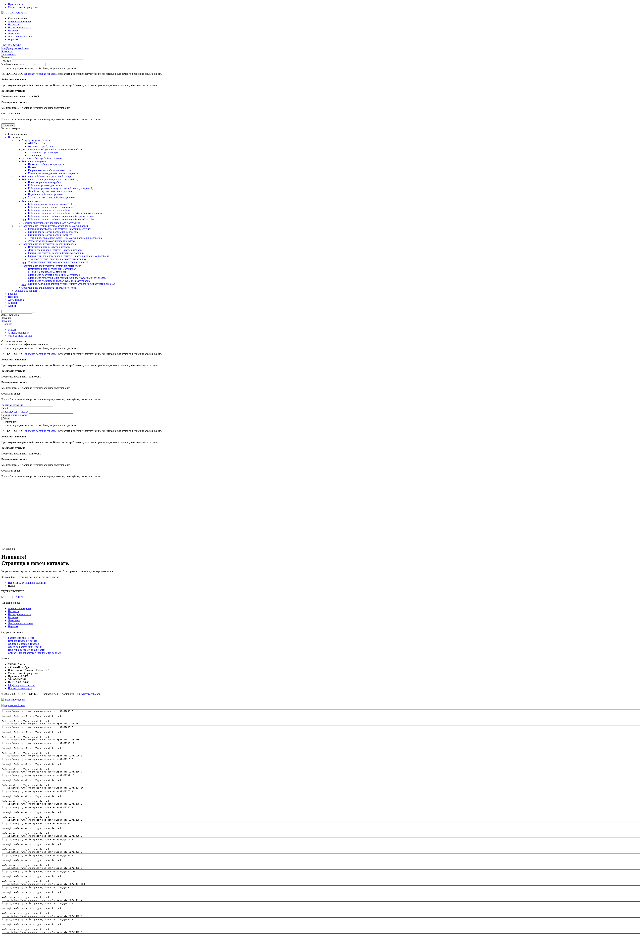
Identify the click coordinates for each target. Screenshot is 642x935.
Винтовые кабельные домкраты (46, 164)
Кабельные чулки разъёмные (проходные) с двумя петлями (61, 216)
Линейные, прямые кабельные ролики (50, 191)
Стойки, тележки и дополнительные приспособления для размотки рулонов (71, 283)
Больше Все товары (27, 290)
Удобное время (9, 64)
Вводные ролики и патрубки (44, 182)
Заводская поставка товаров (40, 73)
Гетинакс (13, 617)
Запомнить (11, 421)
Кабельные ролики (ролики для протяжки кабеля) (49, 179)
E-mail (4, 408)
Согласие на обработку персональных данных (34, 652)
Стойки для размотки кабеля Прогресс (50, 234)
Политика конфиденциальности (26, 649)
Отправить (8, 125)
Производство (16, 4)
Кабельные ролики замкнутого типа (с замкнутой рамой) (60, 188)
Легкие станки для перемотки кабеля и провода (55, 250)
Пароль (5, 411)
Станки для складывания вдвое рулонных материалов (59, 280)
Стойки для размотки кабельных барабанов (53, 231)
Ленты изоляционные (20, 623)
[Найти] (33, 312)
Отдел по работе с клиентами (25, 646)
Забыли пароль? (19, 411)
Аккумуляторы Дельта (41, 146)
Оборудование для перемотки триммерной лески (49, 287)
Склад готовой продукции (23, 7)
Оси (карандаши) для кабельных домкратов (53, 173)
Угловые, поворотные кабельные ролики (51, 197)
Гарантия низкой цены (21, 637)
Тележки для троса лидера (43, 152)
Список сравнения (18, 332)
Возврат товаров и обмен (22, 640)
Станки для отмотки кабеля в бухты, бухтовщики (56, 253)
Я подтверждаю (40, 68)
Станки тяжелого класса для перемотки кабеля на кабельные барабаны (68, 256)
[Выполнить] (59, 345)
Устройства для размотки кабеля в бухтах (51, 241)
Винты (32, 167)
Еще (23, 198)
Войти (5, 405)
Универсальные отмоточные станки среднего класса (58, 262)
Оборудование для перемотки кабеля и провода (48, 244)
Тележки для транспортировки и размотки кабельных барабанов (65, 238)
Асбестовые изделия (19, 608)
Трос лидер (34, 155)
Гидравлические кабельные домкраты (49, 170)
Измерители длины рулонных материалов (52, 268)
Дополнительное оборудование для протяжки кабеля (51, 149)
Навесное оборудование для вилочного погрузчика (50, 222)
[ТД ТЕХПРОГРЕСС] (14, 12)
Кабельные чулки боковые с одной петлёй (52, 207)
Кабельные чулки (31, 201)
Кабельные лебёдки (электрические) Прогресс (47, 176)
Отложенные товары (20, 335)
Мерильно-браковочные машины (47, 271)
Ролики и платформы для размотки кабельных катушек (59, 228)
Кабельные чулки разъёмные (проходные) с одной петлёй (61, 219)
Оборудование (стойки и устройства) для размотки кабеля (54, 225)
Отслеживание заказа (13, 344)
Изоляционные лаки (19, 614)
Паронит (13, 626)
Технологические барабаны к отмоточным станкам (57, 259)
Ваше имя (7, 57)
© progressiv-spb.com (88, 693)
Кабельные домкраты (33, 161)
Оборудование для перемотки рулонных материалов (51, 265)
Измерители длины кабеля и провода (49, 247)
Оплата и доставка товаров (23, 643)
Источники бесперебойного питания (42, 158)
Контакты (7, 51)
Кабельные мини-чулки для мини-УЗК (50, 204)
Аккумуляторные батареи (36, 140)
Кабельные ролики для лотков (45, 185)
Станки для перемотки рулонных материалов (54, 274)
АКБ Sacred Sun (37, 143)
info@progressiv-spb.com (15, 48)
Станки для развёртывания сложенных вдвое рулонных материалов (67, 277)
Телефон (6, 60)
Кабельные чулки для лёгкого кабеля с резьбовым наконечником (65, 213)
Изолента (13, 611)
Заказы (12, 329)
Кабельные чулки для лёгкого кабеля (49, 210)
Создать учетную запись (15, 415)
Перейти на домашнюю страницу (27, 582)
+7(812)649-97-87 (11, 45)
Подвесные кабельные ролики (45, 194)
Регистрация (16, 405)
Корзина (6, 321)
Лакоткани (14, 620)
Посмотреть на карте (20, 688)
